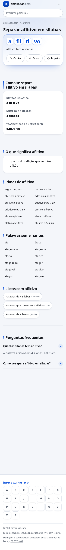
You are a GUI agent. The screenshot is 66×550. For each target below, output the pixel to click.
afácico (39, 256)
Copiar (17, 58)
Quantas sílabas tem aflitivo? (22, 346)
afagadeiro (11, 262)
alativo (14, 223)
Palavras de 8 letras (21, 314)
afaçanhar (41, 249)
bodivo (43, 189)
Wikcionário (49, 537)
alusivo (44, 223)
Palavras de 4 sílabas (23, 296)
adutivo (15, 209)
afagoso (9, 276)
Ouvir (36, 58)
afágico (39, 269)
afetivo (44, 209)
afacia (8, 256)
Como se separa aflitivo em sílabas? (27, 363)
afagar (39, 262)
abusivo (15, 196)
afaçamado (11, 249)
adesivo (45, 196)
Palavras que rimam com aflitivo (28, 305)
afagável (10, 269)
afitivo (13, 216)
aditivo (14, 202)
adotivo (45, 202)
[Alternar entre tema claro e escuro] (59, 4)
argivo (13, 189)
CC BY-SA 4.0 (17, 541)
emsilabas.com (10, 22)
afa (6, 242)
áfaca (38, 242)
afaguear (40, 276)
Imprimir (56, 58)
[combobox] (33, 13)
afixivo (43, 216)
